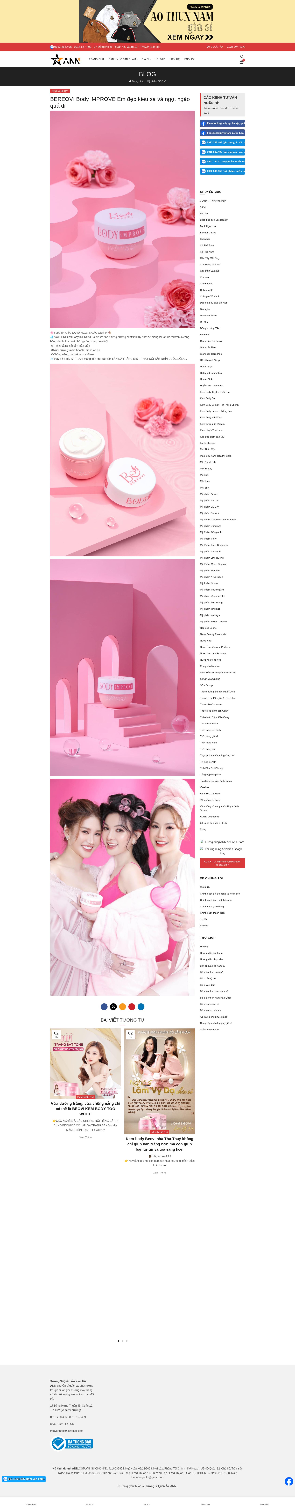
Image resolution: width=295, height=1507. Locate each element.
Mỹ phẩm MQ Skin (210, 570)
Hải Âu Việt (206, 366)
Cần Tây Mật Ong (209, 258)
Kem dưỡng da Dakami (212, 424)
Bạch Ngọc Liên (208, 226)
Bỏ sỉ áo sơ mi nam (210, 1010)
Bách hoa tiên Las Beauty (214, 219)
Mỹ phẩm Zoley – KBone (213, 621)
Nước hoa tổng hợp (210, 659)
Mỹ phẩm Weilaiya (210, 615)
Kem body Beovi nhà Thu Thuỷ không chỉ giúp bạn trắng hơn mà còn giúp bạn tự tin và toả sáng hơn (159, 1144)
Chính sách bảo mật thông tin (216, 900)
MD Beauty (206, 468)
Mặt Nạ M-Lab (208, 462)
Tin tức (203, 919)
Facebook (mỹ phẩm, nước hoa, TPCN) (226, 132)
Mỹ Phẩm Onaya (209, 583)
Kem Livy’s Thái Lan (211, 430)
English (189, 59)
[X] (113, 1006)
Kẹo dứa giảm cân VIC (212, 436)
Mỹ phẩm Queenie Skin (212, 596)
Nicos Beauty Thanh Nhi (213, 634)
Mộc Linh (205, 481)
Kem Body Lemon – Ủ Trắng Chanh (219, 404)
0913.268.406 (63, 46)
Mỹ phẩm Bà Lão (209, 500)
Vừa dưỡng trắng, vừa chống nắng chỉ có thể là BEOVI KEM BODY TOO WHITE (85, 1108)
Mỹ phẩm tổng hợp (210, 608)
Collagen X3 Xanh (210, 296)
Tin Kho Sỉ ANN (208, 761)
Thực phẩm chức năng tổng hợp (217, 755)
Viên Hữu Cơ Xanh (210, 793)
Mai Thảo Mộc (208, 449)
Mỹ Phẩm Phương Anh (212, 589)
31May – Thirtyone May (213, 200)
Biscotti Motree (208, 232)
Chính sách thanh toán (212, 912)
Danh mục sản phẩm (122, 59)
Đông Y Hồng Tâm (210, 328)
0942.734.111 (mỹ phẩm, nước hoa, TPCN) (226, 161)
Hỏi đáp (160, 59)
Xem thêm (85, 1137)
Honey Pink (206, 379)
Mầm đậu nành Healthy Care (215, 455)
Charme (204, 277)
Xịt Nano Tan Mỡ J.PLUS (213, 823)
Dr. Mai (204, 322)
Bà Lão (204, 213)
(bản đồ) (155, 46)
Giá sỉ (145, 59)
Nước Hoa (205, 640)
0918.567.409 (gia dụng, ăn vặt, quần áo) (226, 152)
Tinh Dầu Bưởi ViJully (211, 768)
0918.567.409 (83, 46)
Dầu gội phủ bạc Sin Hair (213, 302)
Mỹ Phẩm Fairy (208, 538)
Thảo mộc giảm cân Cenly (214, 710)
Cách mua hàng (236, 47)
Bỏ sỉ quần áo (215, 47)
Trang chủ (96, 59)
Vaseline (204, 787)
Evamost (204, 334)
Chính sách (206, 283)
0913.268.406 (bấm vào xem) (25, 1479)
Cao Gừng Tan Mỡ (210, 264)
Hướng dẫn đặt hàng (211, 953)
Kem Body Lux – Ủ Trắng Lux (216, 411)
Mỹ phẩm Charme (210, 513)
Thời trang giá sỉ (209, 736)
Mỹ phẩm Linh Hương (212, 557)
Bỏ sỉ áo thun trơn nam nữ (214, 991)
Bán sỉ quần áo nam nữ (212, 965)
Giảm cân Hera (208, 347)
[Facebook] (104, 1006)
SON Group (206, 685)
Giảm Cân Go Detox (211, 341)
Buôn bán (205, 239)
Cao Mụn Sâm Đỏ (209, 270)
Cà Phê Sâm (207, 245)
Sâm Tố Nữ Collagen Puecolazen (218, 672)
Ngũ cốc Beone (208, 627)
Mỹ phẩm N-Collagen (211, 576)
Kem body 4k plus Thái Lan (215, 392)
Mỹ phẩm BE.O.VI (156, 81)
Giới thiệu (205, 887)
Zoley (203, 829)
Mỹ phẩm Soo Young (211, 602)
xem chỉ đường (71, 1410)
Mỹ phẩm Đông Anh (210, 526)
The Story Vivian (209, 723)
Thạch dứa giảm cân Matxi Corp (217, 691)
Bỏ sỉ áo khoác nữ (210, 1004)
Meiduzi (204, 475)
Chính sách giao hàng (212, 906)
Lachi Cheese (207, 443)
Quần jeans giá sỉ (209, 1029)
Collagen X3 (206, 290)
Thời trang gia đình (210, 730)
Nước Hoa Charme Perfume (215, 647)
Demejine (205, 309)
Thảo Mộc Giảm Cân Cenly (214, 717)
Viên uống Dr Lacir (210, 800)
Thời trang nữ (207, 749)
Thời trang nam (208, 742)
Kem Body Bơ (207, 398)
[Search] (242, 56)
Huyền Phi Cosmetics (211, 385)
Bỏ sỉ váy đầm (207, 985)
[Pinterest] (131, 1006)
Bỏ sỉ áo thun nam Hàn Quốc (215, 997)
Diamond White (208, 315)
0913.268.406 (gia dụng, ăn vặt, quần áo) (226, 142)
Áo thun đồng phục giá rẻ (213, 1016)
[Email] (122, 1006)
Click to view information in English (222, 863)
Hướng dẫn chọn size (211, 959)
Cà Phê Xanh (207, 251)
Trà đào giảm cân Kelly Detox (216, 781)
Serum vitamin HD (210, 678)
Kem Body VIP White (211, 417)
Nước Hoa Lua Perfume (213, 653)
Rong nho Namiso (210, 666)
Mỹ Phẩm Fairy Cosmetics (214, 545)
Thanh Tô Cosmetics (211, 704)
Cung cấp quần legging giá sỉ (215, 1023)
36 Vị (203, 207)
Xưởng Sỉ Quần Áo (157, 1486)
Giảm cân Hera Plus (211, 353)
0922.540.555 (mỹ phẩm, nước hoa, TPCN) (226, 171)
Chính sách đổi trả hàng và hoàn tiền (220, 893)
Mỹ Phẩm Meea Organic (213, 564)
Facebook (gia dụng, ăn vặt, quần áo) (226, 123)
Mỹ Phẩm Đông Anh (211, 532)
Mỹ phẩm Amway (209, 494)
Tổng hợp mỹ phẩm (210, 774)
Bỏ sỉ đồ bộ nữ (208, 978)
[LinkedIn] (141, 1006)
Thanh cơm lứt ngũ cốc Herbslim (217, 698)
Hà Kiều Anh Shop (210, 360)
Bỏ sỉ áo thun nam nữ (211, 972)
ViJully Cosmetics (209, 816)
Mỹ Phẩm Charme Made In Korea (218, 519)
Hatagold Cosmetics (211, 373)
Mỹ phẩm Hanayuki (210, 551)
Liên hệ (175, 59)
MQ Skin (204, 487)
